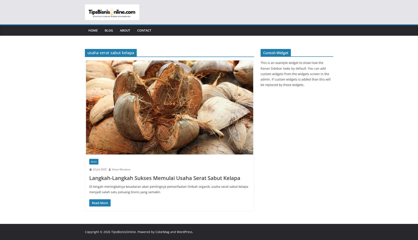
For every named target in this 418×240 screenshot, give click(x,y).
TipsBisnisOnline (123, 232)
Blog (109, 30)
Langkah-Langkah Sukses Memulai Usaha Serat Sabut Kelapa (164, 177)
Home (93, 30)
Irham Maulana (121, 169)
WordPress (184, 232)
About (125, 30)
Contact (144, 30)
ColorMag (162, 232)
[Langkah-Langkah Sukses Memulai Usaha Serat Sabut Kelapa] (169, 107)
